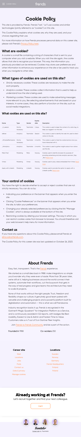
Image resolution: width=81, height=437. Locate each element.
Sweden (55, 354)
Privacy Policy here (29, 43)
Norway (55, 357)
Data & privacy (19, 371)
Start (19, 354)
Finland (55, 367)
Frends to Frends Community (29, 325)
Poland (55, 371)
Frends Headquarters (55, 364)
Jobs (19, 361)
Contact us (18, 367)
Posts (19, 364)
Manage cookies (19, 374)
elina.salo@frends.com (12, 237)
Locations (19, 357)
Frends (43, 268)
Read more (49, 157)
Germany (55, 361)
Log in (40, 406)
